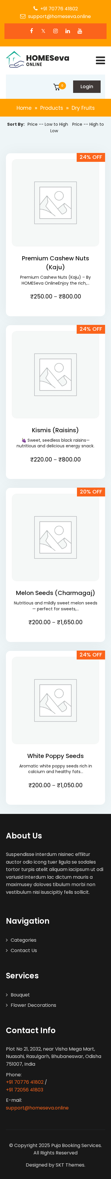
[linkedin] (67, 31)
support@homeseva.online (59, 16)
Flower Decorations (33, 1005)
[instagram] (55, 31)
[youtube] (80, 31)
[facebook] (31, 31)
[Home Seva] (37, 59)
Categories (23, 940)
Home (24, 108)
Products (51, 108)
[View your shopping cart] (56, 88)
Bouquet (20, 994)
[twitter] (43, 31)
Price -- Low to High (48, 124)
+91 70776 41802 (59, 8)
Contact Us (24, 950)
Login (87, 86)
